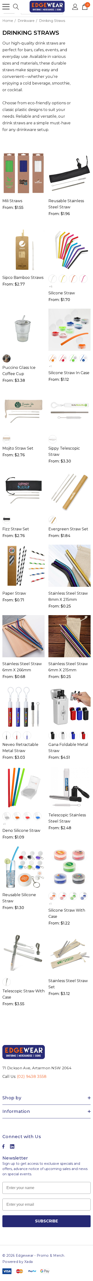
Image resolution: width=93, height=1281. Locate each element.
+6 (50, 286)
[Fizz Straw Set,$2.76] (23, 491)
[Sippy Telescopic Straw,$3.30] (69, 410)
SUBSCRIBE (46, 1221)
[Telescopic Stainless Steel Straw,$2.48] (69, 787)
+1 (50, 366)
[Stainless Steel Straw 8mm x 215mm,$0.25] (69, 566)
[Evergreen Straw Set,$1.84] (69, 491)
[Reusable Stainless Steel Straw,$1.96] (69, 173)
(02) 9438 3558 (31, 1076)
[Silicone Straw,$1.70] (69, 250)
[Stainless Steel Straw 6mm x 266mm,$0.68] (23, 636)
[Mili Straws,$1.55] (23, 173)
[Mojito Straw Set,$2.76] (23, 410)
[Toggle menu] (6, 6)
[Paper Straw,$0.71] (23, 566)
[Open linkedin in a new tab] (12, 1147)
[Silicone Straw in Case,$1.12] (69, 330)
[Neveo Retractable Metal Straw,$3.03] (23, 707)
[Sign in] (75, 6)
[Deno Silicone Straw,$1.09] (23, 787)
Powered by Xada (17, 1262)
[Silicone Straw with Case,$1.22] (69, 867)
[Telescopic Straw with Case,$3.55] (23, 953)
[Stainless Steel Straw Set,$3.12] (69, 953)
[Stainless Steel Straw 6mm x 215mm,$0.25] (69, 636)
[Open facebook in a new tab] (3, 1147)
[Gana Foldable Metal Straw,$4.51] (69, 707)
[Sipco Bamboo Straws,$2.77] (23, 250)
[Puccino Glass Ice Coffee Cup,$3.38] (23, 330)
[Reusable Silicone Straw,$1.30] (23, 867)
